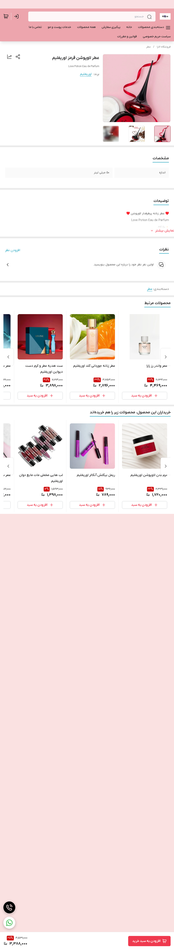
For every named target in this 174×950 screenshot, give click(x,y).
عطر (148, 47)
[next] (8, 356)
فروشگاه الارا (164, 47)
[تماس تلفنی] (9, 907)
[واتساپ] (9, 923)
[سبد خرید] (5, 16)
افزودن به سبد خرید (146, 941)
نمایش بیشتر (164, 231)
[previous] (166, 356)
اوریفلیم (86, 74)
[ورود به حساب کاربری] (17, 16)
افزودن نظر (12, 250)
